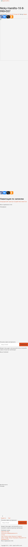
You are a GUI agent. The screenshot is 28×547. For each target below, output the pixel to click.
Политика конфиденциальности (9, 533)
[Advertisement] (14, 126)
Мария (25, 14)
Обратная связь (5, 531)
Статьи (3, 534)
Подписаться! (23, 344)
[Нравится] (1, 516)
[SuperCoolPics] (14, 1)
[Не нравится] (4, 516)
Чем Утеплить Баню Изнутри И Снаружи (11, 536)
